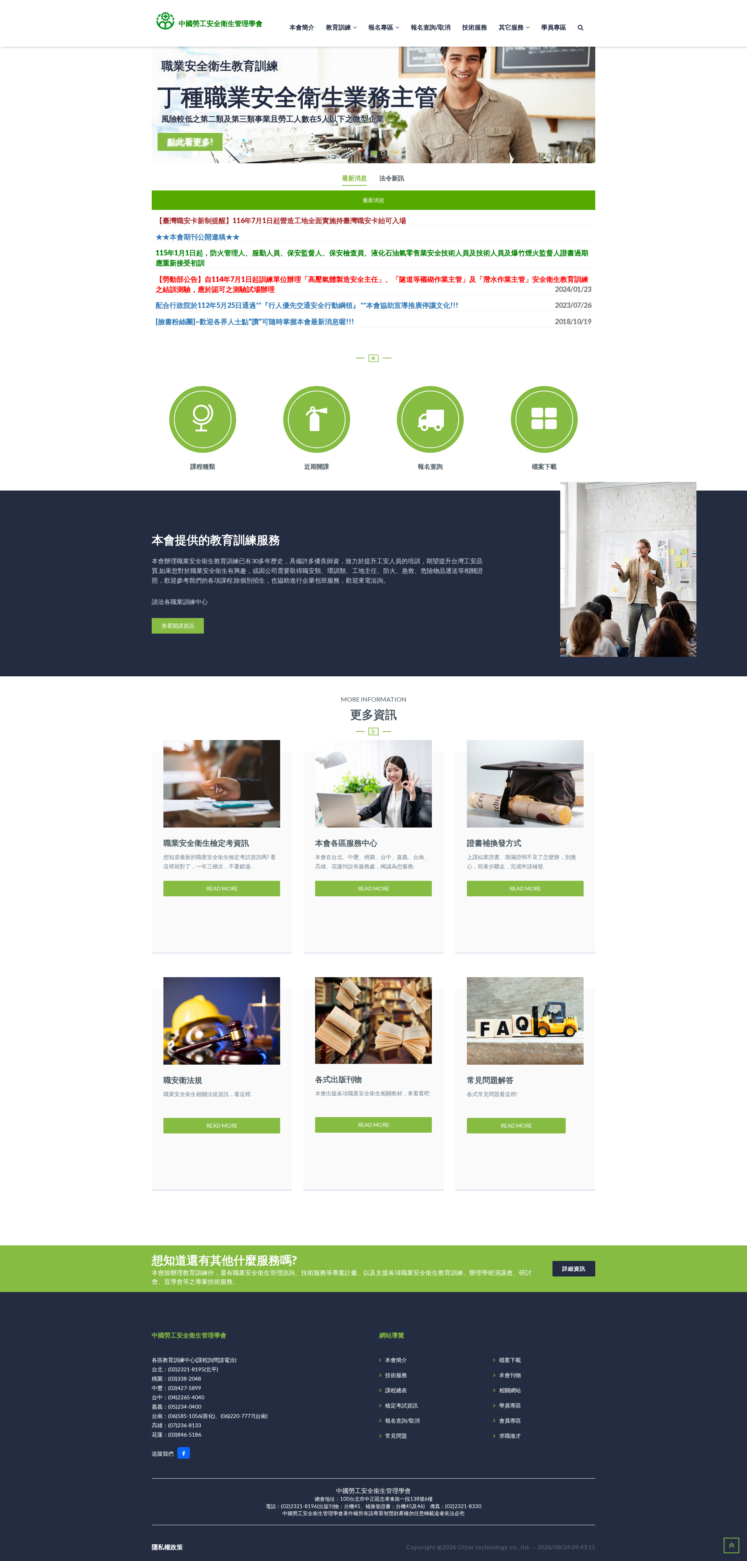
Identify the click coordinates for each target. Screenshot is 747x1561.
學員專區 (553, 27)
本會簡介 (301, 27)
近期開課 (316, 466)
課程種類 (202, 466)
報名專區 (380, 27)
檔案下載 (544, 466)
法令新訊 (391, 178)
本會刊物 (510, 1375)
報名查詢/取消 (431, 27)
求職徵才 (510, 1435)
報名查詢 (430, 466)
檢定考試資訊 (401, 1405)
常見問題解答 (490, 1079)
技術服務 (474, 27)
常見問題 (396, 1435)
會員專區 (510, 1420)
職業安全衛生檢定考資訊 (206, 842)
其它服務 (511, 27)
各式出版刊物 (338, 1079)
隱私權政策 (167, 1547)
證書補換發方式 (494, 842)
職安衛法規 (182, 1079)
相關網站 (510, 1390)
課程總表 (396, 1390)
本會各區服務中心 (346, 842)
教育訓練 (338, 27)
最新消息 (354, 178)
